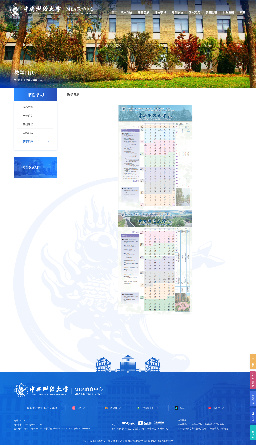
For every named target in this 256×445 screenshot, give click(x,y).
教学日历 (37, 80)
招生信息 (143, 12)
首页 (114, 12)
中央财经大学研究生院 (214, 424)
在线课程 (28, 124)
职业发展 (228, 12)
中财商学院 (197, 424)
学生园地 (211, 12)
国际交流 (194, 12)
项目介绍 (126, 12)
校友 (242, 12)
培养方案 (28, 107)
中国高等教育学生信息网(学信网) (192, 428)
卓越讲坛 (28, 133)
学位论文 (28, 115)
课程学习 (160, 12)
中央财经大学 (184, 424)
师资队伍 (177, 12)
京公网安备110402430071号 (158, 440)
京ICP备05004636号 (132, 440)
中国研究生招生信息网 (218, 428)
